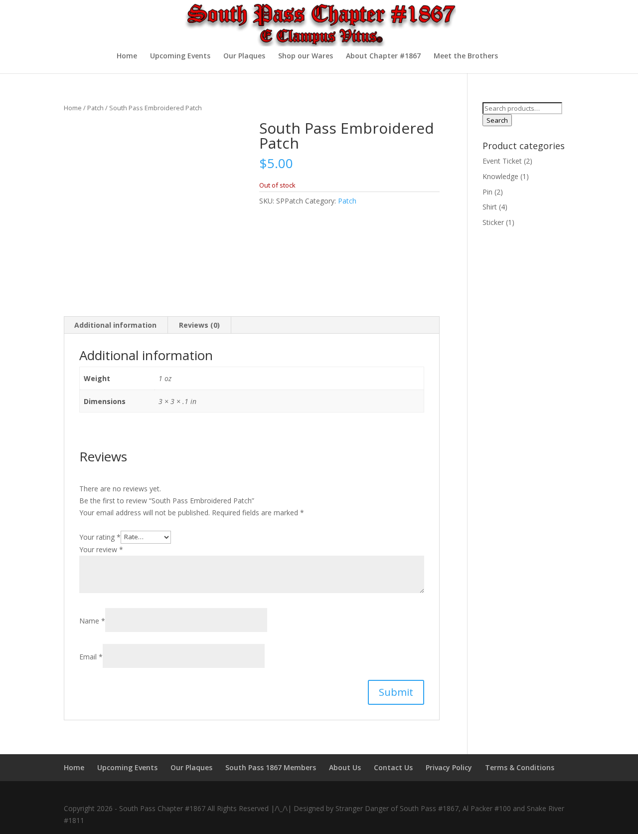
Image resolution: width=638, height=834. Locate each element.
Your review (101, 549)
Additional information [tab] (115, 325)
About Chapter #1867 (383, 56)
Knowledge (500, 176)
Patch (95, 107)
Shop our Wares (305, 56)
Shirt (489, 206)
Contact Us (393, 767)
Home (127, 56)
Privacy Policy (449, 767)
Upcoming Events (180, 56)
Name (92, 621)
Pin (487, 192)
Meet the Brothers (466, 56)
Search (497, 120)
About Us (345, 767)
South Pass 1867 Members (270, 767)
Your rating (100, 536)
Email (91, 656)
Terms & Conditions (519, 767)
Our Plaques (244, 56)
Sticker (493, 222)
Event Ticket (502, 161)
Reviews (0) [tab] (199, 325)
